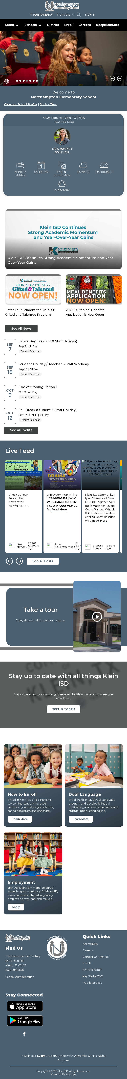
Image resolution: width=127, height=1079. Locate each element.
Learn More (20, 819)
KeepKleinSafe (107, 25)
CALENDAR (41, 172)
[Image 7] (37, 81)
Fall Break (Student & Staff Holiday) (48, 410)
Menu (9, 25)
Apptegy (71, 1074)
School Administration (19, 977)
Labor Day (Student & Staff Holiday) (48, 341)
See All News (21, 328)
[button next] (19, 561)
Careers (85, 25)
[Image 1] (17, 81)
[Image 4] (27, 81)
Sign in (90, 14)
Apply (16, 907)
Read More (59, 509)
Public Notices (92, 982)
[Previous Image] (112, 78)
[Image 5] (30, 81)
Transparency (41, 14)
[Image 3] (24, 81)
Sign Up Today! (63, 709)
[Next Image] (120, 78)
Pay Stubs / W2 (93, 976)
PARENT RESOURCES (62, 174)
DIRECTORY (62, 190)
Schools (30, 25)
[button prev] (9, 561)
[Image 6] (34, 81)
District (53, 25)
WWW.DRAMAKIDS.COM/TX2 (61, 502)
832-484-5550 (14, 969)
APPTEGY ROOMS (20, 174)
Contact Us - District (96, 956)
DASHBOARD (104, 172)
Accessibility (90, 943)
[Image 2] (20, 81)
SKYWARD (83, 172)
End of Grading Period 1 (38, 387)
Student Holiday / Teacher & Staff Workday (54, 364)
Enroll (68, 25)
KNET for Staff (92, 969)
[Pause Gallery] (6, 81)
